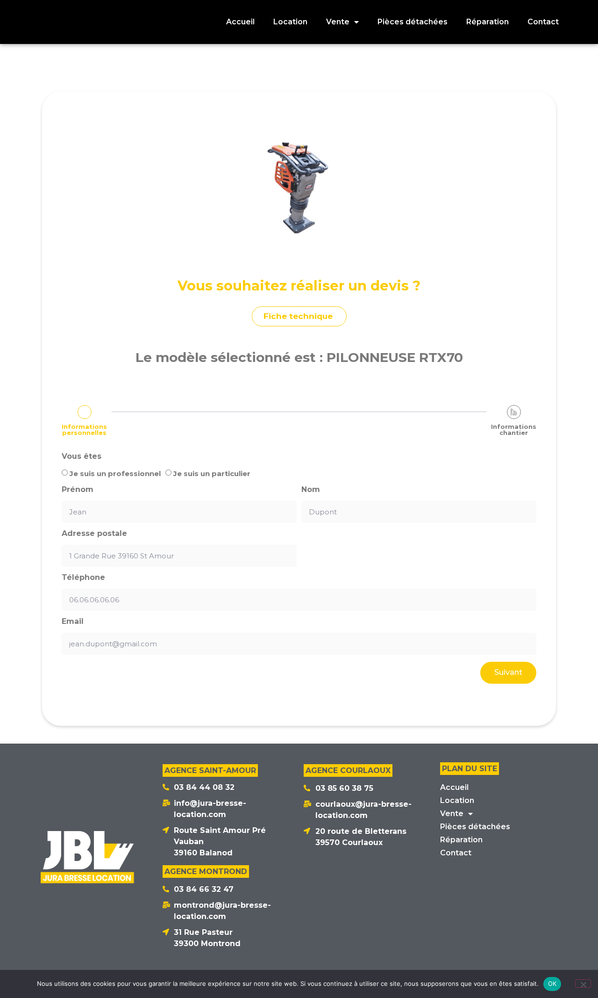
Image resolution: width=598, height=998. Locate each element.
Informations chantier (513, 430)
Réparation (487, 21)
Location (290, 21)
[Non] (583, 983)
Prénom (77, 489)
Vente (337, 21)
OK (552, 983)
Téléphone (83, 577)
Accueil (240, 21)
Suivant (508, 672)
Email (73, 621)
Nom (310, 489)
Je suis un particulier (211, 473)
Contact (543, 21)
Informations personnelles (84, 430)
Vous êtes (81, 456)
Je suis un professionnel (115, 473)
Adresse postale (94, 533)
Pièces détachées (412, 21)
